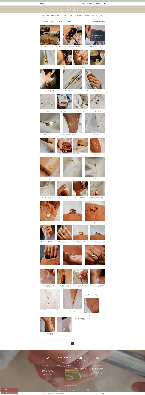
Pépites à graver (64, 17)
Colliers (64, 15)
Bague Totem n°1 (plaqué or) (72, 265)
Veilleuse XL (64, 153)
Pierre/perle (54, 21)
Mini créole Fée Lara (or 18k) (93, 356)
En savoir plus (61, 393)
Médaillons (81, 17)
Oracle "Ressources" (72, 46)
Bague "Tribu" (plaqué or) (94, 90)
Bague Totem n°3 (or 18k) (72, 222)
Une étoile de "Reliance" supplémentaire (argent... (64, 199)
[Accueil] (44, 3)
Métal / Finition (45, 21)
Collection (61, 21)
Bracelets (59, 15)
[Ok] (103, 393)
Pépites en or (54, 17)
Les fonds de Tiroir (89, 15)
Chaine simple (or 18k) (72, 178)
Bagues (42, 15)
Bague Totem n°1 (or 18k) (50, 265)
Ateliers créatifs (90, 17)
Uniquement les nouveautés (98, 21)
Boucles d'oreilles (50, 15)
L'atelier (97, 3)
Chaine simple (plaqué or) (95, 178)
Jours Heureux (99, 15)
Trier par (69, 21)
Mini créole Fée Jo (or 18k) (50, 361)
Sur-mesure (85, 3)
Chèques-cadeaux (78, 15)
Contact (91, 3)
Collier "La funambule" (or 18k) (72, 134)
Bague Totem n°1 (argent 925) (95, 265)
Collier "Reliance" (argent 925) (50, 222)
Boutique (78, 3)
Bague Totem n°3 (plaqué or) (94, 222)
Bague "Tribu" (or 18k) (72, 90)
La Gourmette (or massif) (50, 134)
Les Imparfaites (73, 17)
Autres (70, 15)
